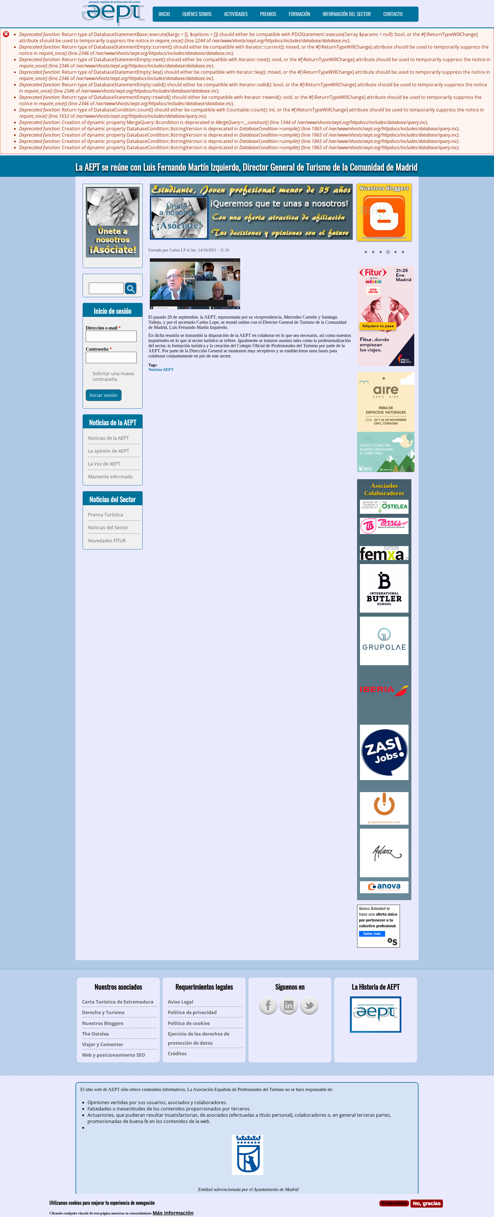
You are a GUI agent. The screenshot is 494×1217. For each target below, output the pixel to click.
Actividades (236, 14)
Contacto (393, 14)
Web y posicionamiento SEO (113, 1055)
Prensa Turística (105, 514)
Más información (173, 1213)
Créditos (177, 1053)
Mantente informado (110, 476)
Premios (268, 14)
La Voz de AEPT (104, 464)
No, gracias (427, 1203)
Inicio (164, 14)
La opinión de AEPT (108, 451)
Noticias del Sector (108, 527)
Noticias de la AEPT (108, 438)
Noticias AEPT (161, 369)
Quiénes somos (197, 14)
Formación (299, 14)
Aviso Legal (180, 1002)
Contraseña (99, 349)
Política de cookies (189, 1023)
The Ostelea (95, 1034)
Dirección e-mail (103, 327)
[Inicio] (114, 13)
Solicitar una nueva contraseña (113, 376)
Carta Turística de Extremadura (118, 1002)
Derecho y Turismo (103, 1012)
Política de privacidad (192, 1012)
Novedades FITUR (107, 540)
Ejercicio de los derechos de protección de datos (198, 1038)
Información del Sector (347, 14)
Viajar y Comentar (102, 1044)
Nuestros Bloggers (103, 1023)
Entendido (394, 1203)
